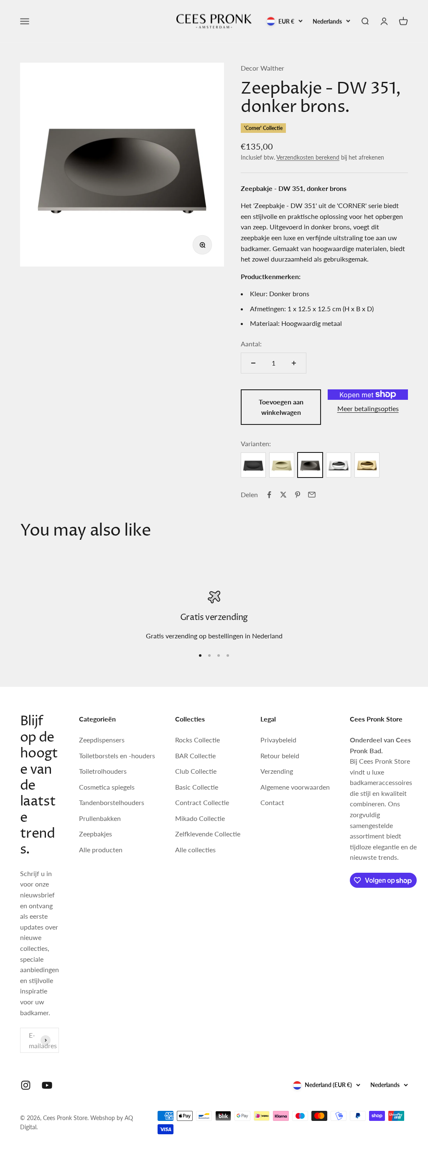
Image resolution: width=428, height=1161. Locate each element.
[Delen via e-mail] (312, 495)
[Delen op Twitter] (283, 495)
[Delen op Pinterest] (297, 495)
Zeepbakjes (95, 834)
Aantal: (251, 344)
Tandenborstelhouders (111, 802)
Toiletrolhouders (103, 771)
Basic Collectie (196, 787)
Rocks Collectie (197, 740)
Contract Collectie (202, 802)
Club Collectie (196, 771)
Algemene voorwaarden (295, 787)
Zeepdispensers (102, 740)
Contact (272, 802)
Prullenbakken (100, 818)
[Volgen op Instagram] (25, 1085)
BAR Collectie (195, 756)
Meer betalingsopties (368, 408)
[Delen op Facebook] (269, 495)
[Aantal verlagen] (253, 363)
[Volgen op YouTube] (47, 1085)
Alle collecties (195, 850)
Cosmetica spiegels (107, 787)
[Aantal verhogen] (294, 363)
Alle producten (100, 850)
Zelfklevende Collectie (207, 834)
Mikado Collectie (200, 818)
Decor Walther (262, 68)
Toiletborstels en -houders (117, 756)
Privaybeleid (278, 740)
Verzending (276, 771)
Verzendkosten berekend (307, 157)
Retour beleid (279, 756)
